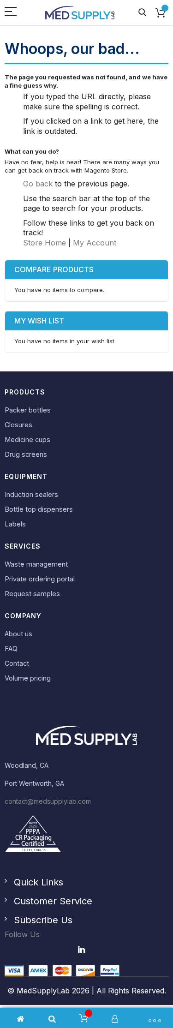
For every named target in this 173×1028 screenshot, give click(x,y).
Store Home (44, 242)
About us (18, 634)
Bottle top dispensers (39, 509)
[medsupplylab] (79, 12)
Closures (18, 425)
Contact (17, 663)
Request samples (32, 594)
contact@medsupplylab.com (48, 801)
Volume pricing (28, 678)
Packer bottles (28, 410)
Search (142, 13)
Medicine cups (27, 439)
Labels (15, 524)
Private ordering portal (40, 579)
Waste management (36, 564)
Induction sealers (31, 494)
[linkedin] (82, 949)
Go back (38, 183)
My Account (94, 242)
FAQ (11, 648)
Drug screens (26, 454)
